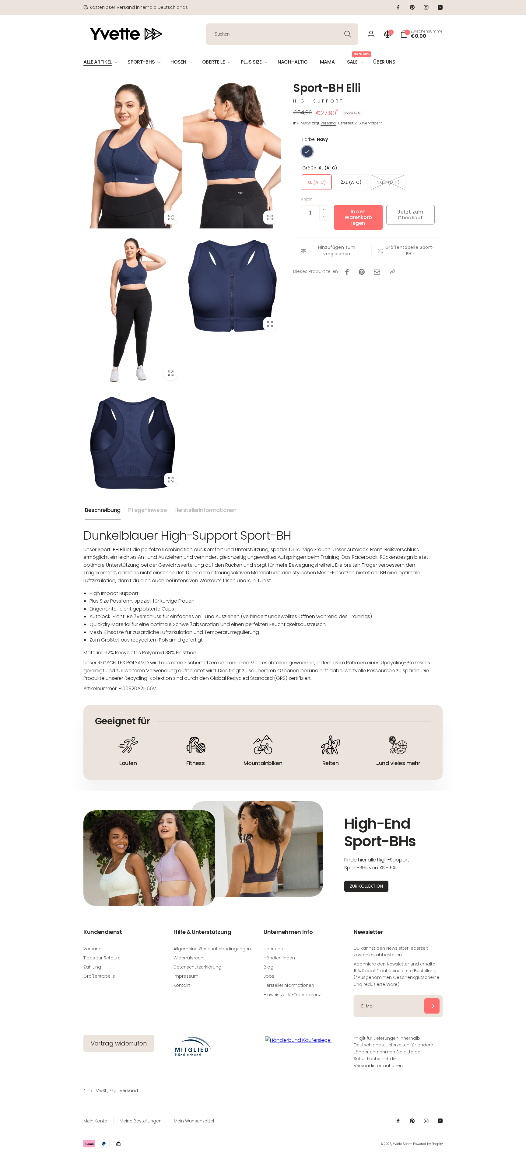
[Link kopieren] (392, 272)
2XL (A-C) (351, 182)
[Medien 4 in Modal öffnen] (232, 286)
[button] (421, 34)
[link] (135, 7)
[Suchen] (348, 34)
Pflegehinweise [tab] (147, 510)
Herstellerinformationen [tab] (205, 510)
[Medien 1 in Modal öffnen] (132, 154)
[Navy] (307, 151)
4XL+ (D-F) (388, 182)
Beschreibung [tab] (103, 510)
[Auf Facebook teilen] (347, 272)
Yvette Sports (402, 1144)
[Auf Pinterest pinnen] (362, 272)
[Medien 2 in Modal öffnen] (232, 154)
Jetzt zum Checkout (410, 214)
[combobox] (282, 34)
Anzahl (307, 199)
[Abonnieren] (432, 1006)
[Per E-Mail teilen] (377, 272)
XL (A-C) (316, 182)
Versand (328, 123)
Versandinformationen (378, 1066)
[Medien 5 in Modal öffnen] (132, 442)
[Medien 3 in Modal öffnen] (132, 310)
